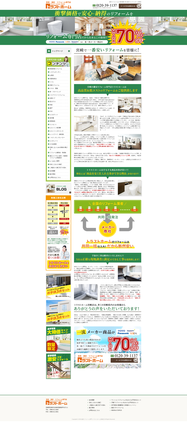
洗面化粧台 (53, 78)
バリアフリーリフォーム (57, 95)
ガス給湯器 (53, 144)
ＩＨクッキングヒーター (57, 137)
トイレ (52, 82)
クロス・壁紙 (54, 88)
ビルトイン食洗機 (55, 127)
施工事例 (52, 174)
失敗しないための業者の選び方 (58, 148)
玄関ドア (52, 98)
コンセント (53, 124)
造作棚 (52, 118)
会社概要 (52, 171)
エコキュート (54, 141)
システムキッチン (55, 72)
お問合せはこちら (55, 177)
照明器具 (52, 121)
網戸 (51, 108)
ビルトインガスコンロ (56, 131)
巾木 (51, 111)
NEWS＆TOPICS (116, 410)
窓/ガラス (53, 101)
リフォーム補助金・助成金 (58, 152)
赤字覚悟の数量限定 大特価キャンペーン (123, 405)
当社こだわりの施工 (56, 164)
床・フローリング (55, 91)
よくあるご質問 (54, 161)
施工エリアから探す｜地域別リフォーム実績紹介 (58, 157)
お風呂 (52, 75)
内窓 (51, 105)
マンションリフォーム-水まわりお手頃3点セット (126, 400)
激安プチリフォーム (117, 407)
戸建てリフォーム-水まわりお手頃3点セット (124, 402)
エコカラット (54, 114)
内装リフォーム (54, 85)
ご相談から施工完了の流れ (58, 167)
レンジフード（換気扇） (57, 134)
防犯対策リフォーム (56, 69)
